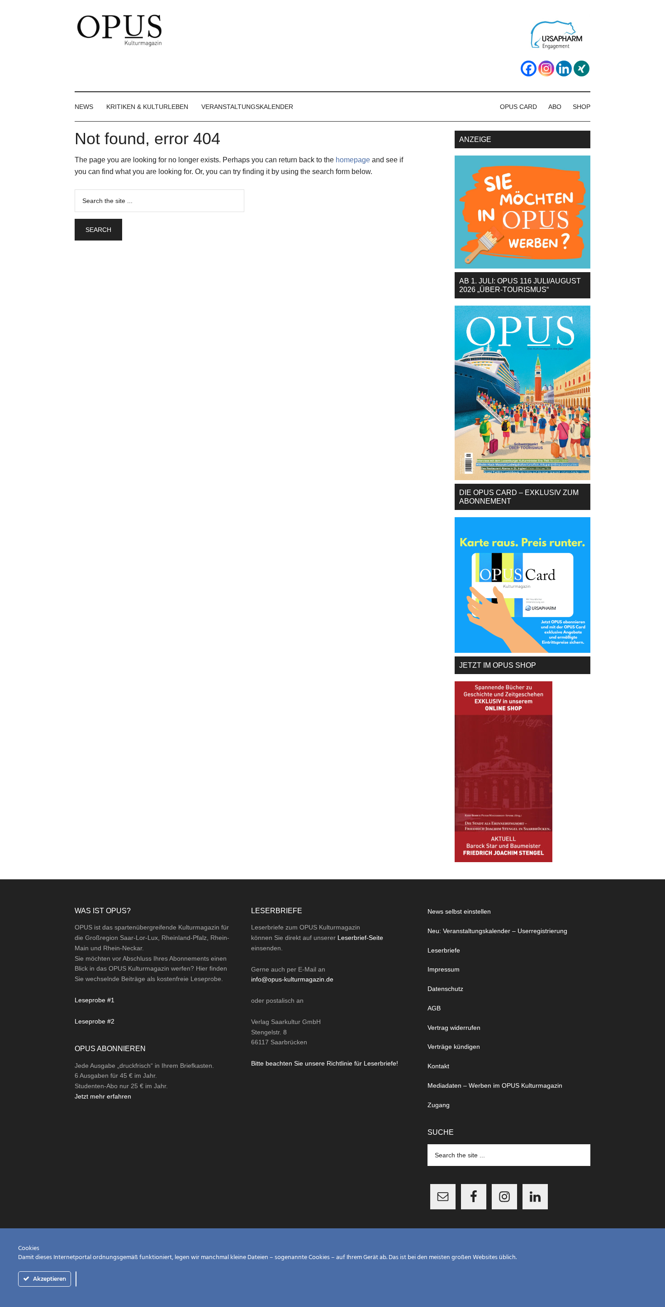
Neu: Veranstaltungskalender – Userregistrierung (497, 930)
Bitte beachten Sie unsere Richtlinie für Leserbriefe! (324, 1063)
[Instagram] (546, 68)
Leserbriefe (444, 950)
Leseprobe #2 (94, 1021)
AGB (434, 1008)
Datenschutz (445, 988)
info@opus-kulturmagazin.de (292, 979)
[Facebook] (529, 68)
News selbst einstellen (459, 911)
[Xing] (581, 68)
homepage (353, 160)
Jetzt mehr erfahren (103, 1096)
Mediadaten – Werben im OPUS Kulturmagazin (495, 1085)
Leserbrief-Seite (360, 937)
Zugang (439, 1105)
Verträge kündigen (454, 1046)
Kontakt (438, 1066)
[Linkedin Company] (564, 68)
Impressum (444, 969)
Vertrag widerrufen (454, 1027)
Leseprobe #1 (94, 1000)
